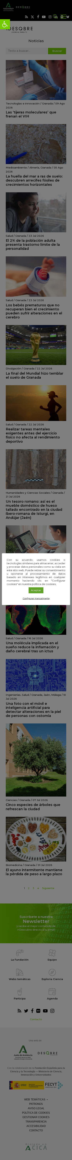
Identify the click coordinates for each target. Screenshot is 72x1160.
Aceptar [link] (36, 590)
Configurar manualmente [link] (36, 598)
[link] (5, 24)
